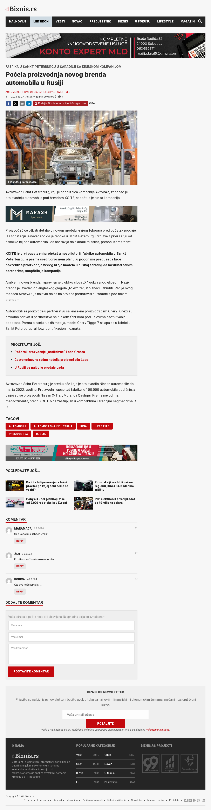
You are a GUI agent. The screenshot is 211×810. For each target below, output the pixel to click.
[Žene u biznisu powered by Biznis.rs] (189, 763)
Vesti (60, 21)
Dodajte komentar (24, 603)
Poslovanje (110, 782)
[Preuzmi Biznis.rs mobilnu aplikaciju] (190, 801)
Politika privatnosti (92, 800)
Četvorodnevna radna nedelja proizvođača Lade (51, 360)
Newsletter (137, 800)
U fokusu (142, 21)
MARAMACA (23, 528)
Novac (77, 21)
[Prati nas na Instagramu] (199, 801)
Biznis (123, 21)
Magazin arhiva (155, 800)
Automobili (13, 92)
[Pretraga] (200, 21)
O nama (28, 800)
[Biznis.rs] (25, 755)
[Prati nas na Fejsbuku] (186, 801)
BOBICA (19, 579)
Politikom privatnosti (157, 729)
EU (78, 782)
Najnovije (17, 21)
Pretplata (174, 800)
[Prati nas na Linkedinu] (203, 801)
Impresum (43, 800)
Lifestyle (165, 21)
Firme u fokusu (32, 92)
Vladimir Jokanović (44, 96)
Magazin (188, 21)
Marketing (72, 800)
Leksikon (41, 21)
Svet (60, 92)
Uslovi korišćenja (116, 800)
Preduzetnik (100, 21)
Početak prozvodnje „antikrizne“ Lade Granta (49, 352)
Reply (20, 540)
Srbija (107, 754)
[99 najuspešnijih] (151, 763)
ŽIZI (17, 554)
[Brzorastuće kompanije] (170, 763)
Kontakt (58, 800)
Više (92, 103)
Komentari (16, 520)
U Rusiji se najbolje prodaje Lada (39, 368)
